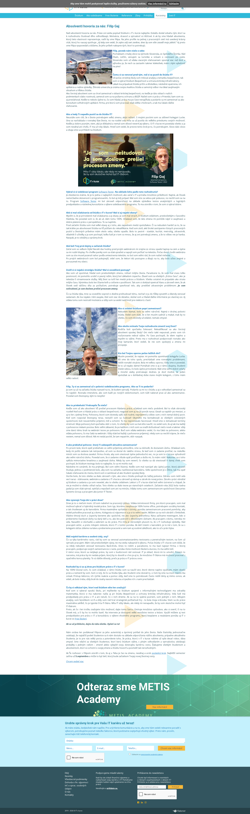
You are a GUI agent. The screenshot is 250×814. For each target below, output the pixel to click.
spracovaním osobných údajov (152, 754)
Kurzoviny (160, 15)
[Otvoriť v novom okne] (178, 811)
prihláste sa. (112, 788)
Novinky (69, 776)
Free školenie (111, 15)
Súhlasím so (147, 754)
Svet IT (172, 15)
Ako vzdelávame (94, 15)
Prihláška (148, 15)
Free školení (81, 618)
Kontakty (69, 794)
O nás (67, 791)
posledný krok (159, 653)
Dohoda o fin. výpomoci (76, 782)
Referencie (127, 15)
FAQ (67, 773)
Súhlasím (174, 3)
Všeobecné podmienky (76, 779)
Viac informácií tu (157, 3)
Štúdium (79, 15)
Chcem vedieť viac (75, 661)
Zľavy (137, 15)
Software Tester (106, 191)
